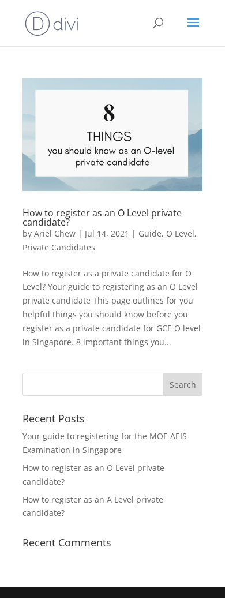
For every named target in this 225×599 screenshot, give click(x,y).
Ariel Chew (55, 233)
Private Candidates (58, 247)
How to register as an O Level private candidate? (102, 218)
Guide (150, 233)
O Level (180, 233)
